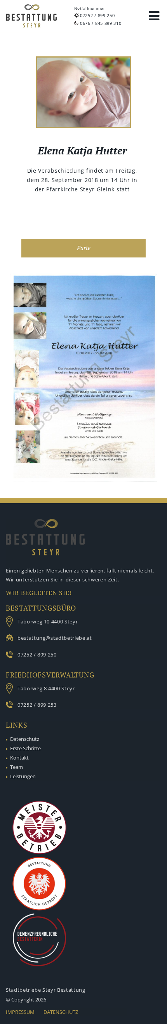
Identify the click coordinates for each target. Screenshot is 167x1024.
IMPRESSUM (20, 1011)
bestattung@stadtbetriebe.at (54, 637)
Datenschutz (24, 738)
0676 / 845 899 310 (101, 23)
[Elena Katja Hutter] (83, 93)
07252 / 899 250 (97, 15)
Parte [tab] (83, 248)
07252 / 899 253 (37, 704)
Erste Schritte (25, 748)
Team (16, 766)
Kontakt (19, 757)
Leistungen (23, 776)
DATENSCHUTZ (60, 1011)
